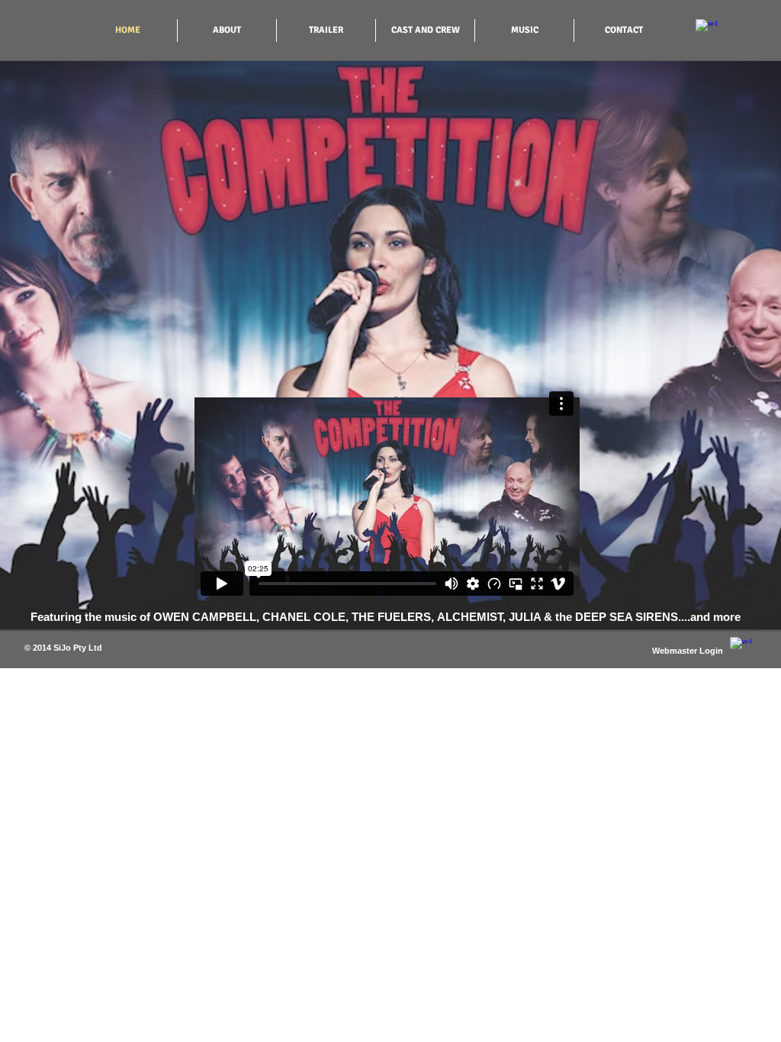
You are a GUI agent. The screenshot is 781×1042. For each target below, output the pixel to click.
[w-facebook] (706, 29)
